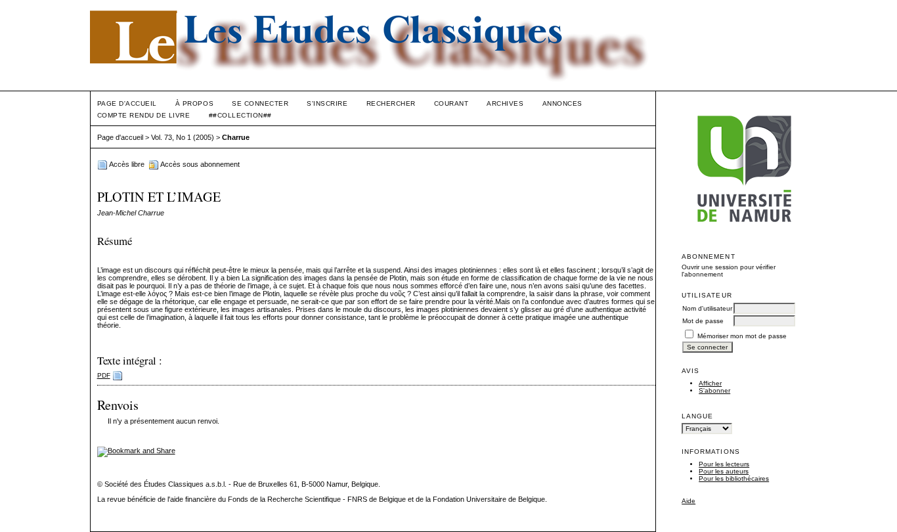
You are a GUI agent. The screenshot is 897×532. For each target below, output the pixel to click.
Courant (451, 103)
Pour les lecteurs (724, 464)
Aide (688, 500)
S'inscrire (327, 103)
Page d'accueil (127, 103)
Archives (505, 103)
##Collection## (240, 115)
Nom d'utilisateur (707, 308)
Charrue (236, 137)
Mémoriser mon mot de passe (742, 336)
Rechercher (391, 103)
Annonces (562, 103)
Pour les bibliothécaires (734, 478)
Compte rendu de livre (143, 115)
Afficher (710, 383)
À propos (194, 103)
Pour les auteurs (724, 471)
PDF (103, 375)
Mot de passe (703, 320)
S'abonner (714, 390)
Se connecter (260, 103)
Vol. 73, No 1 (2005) (182, 137)
